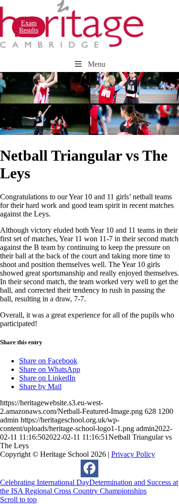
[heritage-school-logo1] (71, 45)
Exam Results (28, 27)
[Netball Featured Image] (89, 132)
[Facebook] (89, 468)
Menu (96, 64)
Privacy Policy (133, 454)
